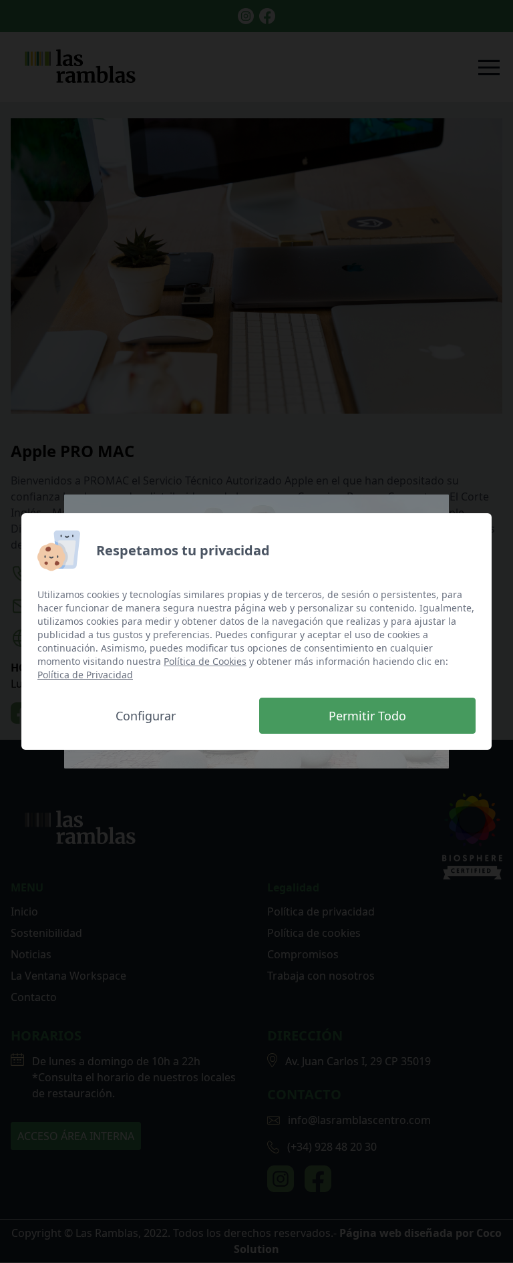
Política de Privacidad (85, 674)
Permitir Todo (367, 716)
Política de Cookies (205, 661)
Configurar (146, 716)
